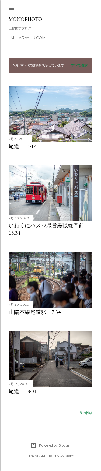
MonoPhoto (25, 19)
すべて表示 (79, 65)
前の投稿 (85, 413)
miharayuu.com (28, 37)
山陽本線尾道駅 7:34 (35, 311)
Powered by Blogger (55, 445)
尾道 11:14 (23, 146)
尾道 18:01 (23, 391)
